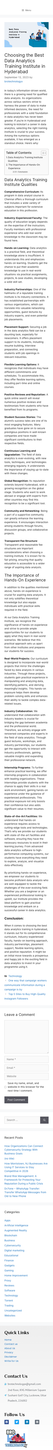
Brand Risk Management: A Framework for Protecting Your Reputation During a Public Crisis (23, 1180)
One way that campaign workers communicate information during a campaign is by (25, 985)
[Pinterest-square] (37, 1422)
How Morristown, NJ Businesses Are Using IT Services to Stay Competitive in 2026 (26, 1167)
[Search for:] (22, 1120)
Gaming (9, 1270)
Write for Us (11, 1361)
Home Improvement (16, 1275)
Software (9, 1290)
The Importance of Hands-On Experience (24, 166)
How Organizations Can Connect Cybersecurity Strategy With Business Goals (23, 1150)
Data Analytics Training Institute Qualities (25, 159)
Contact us (11, 1344)
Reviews (9, 1285)
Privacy (8, 1352)
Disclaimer (10, 1356)
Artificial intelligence (16, 1225)
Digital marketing (14, 1250)
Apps (7, 1220)
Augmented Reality (15, 1230)
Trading (8, 1305)
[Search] (44, 1120)
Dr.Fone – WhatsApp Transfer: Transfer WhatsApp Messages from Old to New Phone (25, 1192)
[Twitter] (17, 1422)
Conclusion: (23, 172)
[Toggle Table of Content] (42, 153)
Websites (9, 1315)
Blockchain (10, 1235)
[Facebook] (6, 1422)
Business (9, 1240)
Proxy (7, 1280)
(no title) (9, 1158)
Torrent (8, 1300)
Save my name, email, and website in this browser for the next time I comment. (26, 1087)
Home (7, 1339)
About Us (9, 1348)
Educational (11, 1255)
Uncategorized (13, 1310)
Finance (9, 1260)
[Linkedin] (27, 1422)
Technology (15, 976)
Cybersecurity (12, 1245)
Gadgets (9, 1265)
